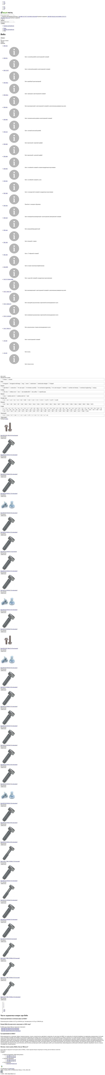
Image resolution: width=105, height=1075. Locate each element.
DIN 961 (5, 107)
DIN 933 (5, 45)
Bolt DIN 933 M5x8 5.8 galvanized (9, 551)
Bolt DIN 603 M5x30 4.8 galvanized (9, 512)
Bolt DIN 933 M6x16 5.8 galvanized (9, 706)
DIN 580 (5, 193)
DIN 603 (5, 181)
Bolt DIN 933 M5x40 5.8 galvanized (9, 745)
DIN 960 (5, 119)
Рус (4, 1)
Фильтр (2, 38)
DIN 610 (5, 131)
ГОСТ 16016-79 (7, 304)
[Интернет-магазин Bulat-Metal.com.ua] (7, 13)
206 (4, 1009)
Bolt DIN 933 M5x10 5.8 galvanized (9, 454)
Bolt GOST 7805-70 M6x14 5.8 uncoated (10, 958)
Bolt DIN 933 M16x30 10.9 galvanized (10, 1028)
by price (6, 418)
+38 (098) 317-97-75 (23, 16)
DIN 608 (5, 156)
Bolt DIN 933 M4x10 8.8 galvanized (9, 474)
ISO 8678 (5, 267)
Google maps (11, 1068)
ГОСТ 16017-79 (7, 291)
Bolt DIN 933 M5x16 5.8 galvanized (9, 571)
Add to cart (3, 438)
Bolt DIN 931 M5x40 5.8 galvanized (9, 900)
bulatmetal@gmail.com (11, 1063)
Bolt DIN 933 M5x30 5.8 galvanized (9, 725)
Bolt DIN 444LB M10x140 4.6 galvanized (11, 1030)
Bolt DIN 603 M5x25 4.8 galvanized (9, 803)
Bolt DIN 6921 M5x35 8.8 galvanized (9, 435)
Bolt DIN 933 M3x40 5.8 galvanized (9, 919)
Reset (2, 42)
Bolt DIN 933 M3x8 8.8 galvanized (9, 938)
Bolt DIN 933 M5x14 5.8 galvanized (9, 532)
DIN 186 (5, 254)
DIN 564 (5, 205)
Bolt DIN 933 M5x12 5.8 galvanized (9, 493)
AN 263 (5, 353)
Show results (3, 417)
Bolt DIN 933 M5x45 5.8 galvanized (9, 880)
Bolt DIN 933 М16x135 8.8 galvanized (10, 1029)
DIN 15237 (6, 70)
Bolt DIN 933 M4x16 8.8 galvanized (9, 822)
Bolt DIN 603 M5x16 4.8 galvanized (9, 609)
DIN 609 (5, 144)
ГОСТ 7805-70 (6, 328)
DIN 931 (5, 58)
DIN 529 (5, 217)
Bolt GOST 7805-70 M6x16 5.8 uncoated (10, 977)
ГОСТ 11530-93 (7, 316)
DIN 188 (5, 242)
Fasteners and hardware (8, 25)
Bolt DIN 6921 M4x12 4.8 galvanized (9, 648)
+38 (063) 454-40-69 (32, 16)
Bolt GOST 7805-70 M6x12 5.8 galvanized (10, 997)
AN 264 (5, 340)
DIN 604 (5, 168)
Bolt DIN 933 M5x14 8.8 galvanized (9, 842)
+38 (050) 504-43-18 (52, 16)
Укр (4, 3)
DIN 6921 (5, 82)
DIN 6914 (5, 95)
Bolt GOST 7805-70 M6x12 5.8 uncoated (10, 861)
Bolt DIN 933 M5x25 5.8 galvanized (9, 590)
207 (4, 1011)
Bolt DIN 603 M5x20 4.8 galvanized (9, 667)
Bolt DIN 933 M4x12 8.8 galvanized (9, 687)
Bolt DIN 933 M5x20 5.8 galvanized (9, 629)
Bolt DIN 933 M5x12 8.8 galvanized (9, 764)
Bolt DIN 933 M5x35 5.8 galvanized (9, 784)
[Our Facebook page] (2, 1072)
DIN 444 (5, 230)
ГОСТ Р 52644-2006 (8, 279)
